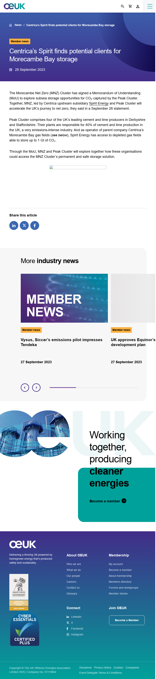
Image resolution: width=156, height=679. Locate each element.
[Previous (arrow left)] (6, 339)
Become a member (120, 569)
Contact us (73, 587)
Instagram (77, 634)
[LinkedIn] (13, 225)
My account (116, 564)
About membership (120, 575)
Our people (73, 575)
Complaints (132, 667)
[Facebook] (34, 225)
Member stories (118, 593)
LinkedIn (76, 616)
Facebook (77, 628)
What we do (74, 569)
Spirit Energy (99, 103)
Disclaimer (85, 667)
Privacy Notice (102, 667)
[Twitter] (24, 225)
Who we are (74, 564)
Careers (71, 581)
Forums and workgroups (123, 587)
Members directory (120, 581)
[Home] (11, 25)
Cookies (118, 667)
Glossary (72, 593)
